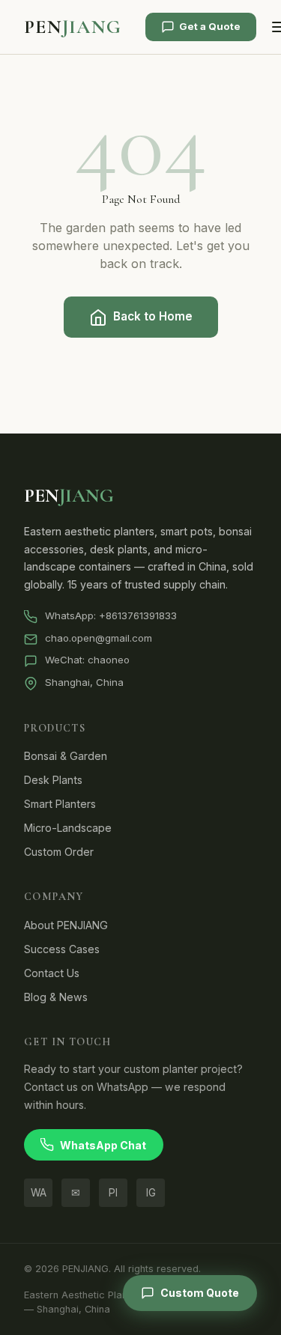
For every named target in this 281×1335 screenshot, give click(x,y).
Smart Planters (60, 803)
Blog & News (56, 997)
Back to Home (153, 316)
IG (151, 1193)
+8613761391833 (138, 615)
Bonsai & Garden (65, 755)
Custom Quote (199, 1292)
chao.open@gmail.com (98, 638)
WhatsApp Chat (103, 1145)
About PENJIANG (66, 925)
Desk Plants (53, 779)
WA (38, 1193)
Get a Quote (210, 26)
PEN (72, 26)
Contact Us (51, 973)
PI (113, 1193)
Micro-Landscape (68, 827)
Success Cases (62, 949)
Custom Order (59, 851)
